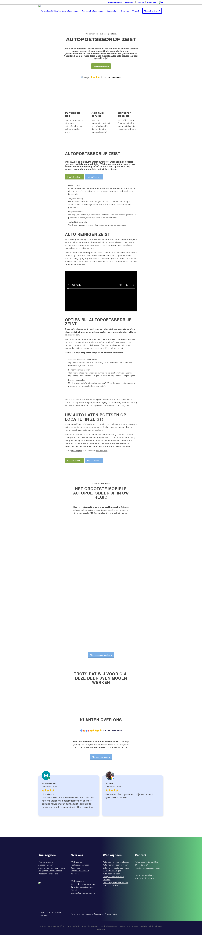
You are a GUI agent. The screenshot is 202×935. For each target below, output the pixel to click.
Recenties (75, 868)
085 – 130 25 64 (141, 865)
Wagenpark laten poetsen (50, 871)
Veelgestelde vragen (80, 865)
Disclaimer (98, 914)
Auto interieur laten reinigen (115, 865)
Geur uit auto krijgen (112, 871)
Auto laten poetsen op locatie (51, 868)
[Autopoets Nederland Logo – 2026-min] (50, 11)
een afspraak (101, 451)
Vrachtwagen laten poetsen (115, 882)
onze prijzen (76, 451)
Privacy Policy (111, 914)
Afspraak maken (45, 865)
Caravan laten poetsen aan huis (133, 926)
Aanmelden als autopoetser (83, 884)
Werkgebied (76, 862)
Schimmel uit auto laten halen (116, 868)
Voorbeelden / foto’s (80, 871)
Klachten (75, 874)
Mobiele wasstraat (109, 926)
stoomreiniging (91, 164)
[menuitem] (114, 2)
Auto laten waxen (110, 885)
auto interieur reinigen (79, 342)
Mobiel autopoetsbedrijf (51, 926)
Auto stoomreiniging (72, 926)
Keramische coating (91, 926)
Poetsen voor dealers (48, 874)
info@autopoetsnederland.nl (148, 868)
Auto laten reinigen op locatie (116, 862)
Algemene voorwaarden (82, 914)
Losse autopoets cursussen (83, 893)
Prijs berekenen (45, 862)
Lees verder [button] (111, 811)
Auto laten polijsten (111, 874)
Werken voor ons (78, 881)
